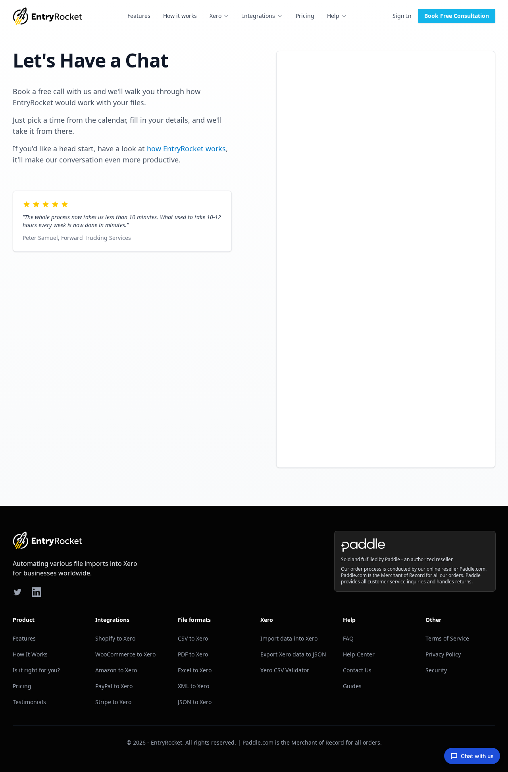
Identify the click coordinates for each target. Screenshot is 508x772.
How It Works (30, 654)
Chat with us (477, 756)
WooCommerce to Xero (125, 654)
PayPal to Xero (114, 686)
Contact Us (357, 670)
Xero (215, 15)
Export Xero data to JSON (293, 654)
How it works (180, 15)
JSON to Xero (195, 702)
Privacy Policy (443, 654)
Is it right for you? (36, 670)
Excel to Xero (195, 670)
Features (138, 15)
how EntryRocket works (186, 148)
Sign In (402, 15)
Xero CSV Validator (284, 670)
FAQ (348, 638)
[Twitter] (17, 592)
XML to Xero (193, 686)
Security (436, 670)
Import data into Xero (289, 638)
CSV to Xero (193, 638)
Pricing (305, 15)
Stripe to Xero (113, 702)
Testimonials (29, 702)
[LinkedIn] (36, 592)
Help (333, 15)
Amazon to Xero (116, 670)
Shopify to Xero (115, 638)
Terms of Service (447, 638)
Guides (352, 686)
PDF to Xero (193, 654)
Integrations (258, 15)
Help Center (359, 654)
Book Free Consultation (456, 15)
